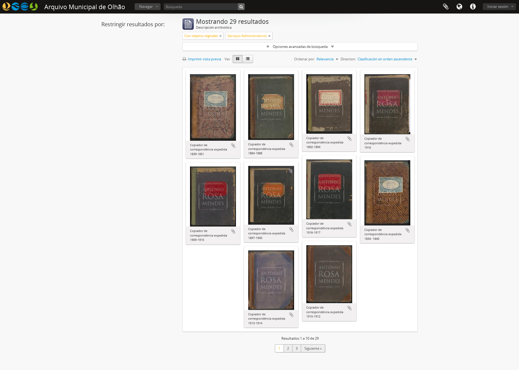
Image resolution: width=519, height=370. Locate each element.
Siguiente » (313, 348)
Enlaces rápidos (473, 7)
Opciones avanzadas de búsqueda (300, 46)
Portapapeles (446, 7)
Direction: (348, 59)
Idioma (459, 7)
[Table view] (247, 59)
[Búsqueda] (241, 6)
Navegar (146, 6)
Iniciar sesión (497, 6)
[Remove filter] (220, 35)
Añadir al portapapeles (233, 145)
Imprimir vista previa (204, 59)
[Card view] (237, 59)
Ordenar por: (304, 59)
